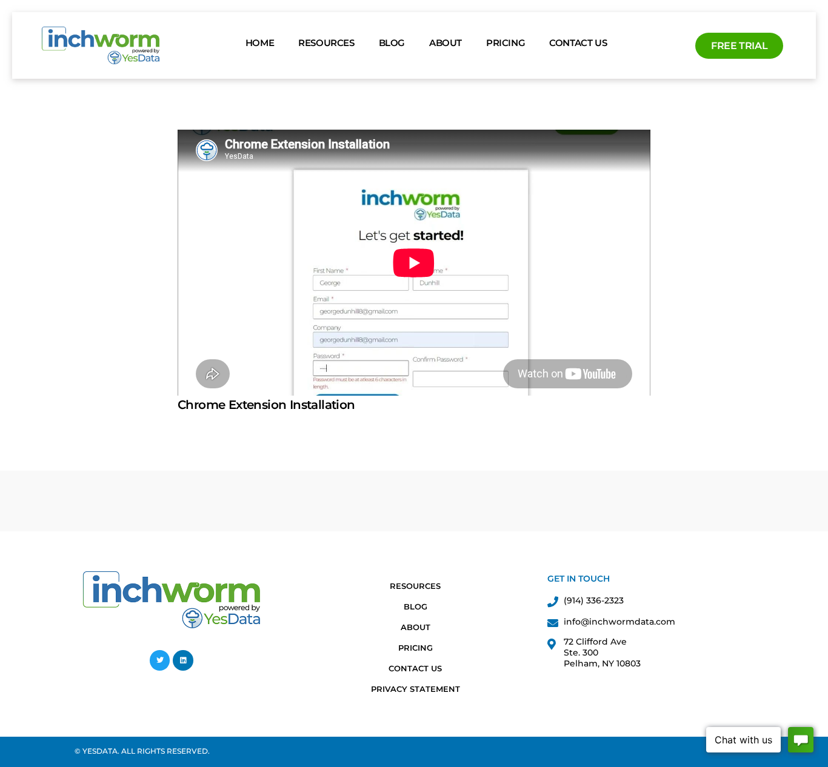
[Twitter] (160, 660)
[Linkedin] (183, 660)
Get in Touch (578, 578)
